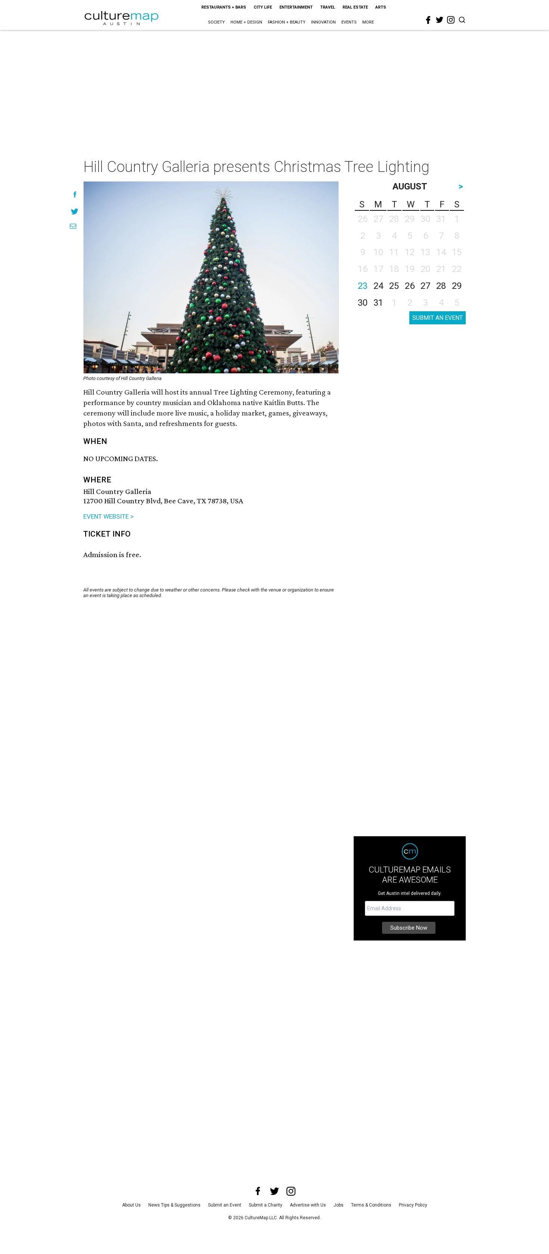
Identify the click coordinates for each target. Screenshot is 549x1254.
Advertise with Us (308, 1205)
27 (425, 286)
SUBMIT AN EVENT (437, 317)
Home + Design (246, 22)
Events (349, 22)
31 (378, 302)
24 (378, 286)
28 (441, 286)
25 (394, 286)
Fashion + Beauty (286, 22)
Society (216, 22)
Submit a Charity (265, 1205)
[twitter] (439, 19)
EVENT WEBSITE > (108, 516)
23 (362, 286)
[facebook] (428, 20)
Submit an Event (224, 1205)
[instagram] (451, 19)
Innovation (323, 22)
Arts (380, 7)
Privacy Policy (413, 1205)
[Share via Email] (73, 226)
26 (410, 286)
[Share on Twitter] (74, 211)
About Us (131, 1205)
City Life (263, 7)
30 (362, 302)
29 (457, 286)
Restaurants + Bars (223, 7)
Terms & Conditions (371, 1205)
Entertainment (296, 7)
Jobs (339, 1205)
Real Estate (355, 7)
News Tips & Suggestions (174, 1205)
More (368, 22)
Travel (327, 7)
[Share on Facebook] (74, 194)
